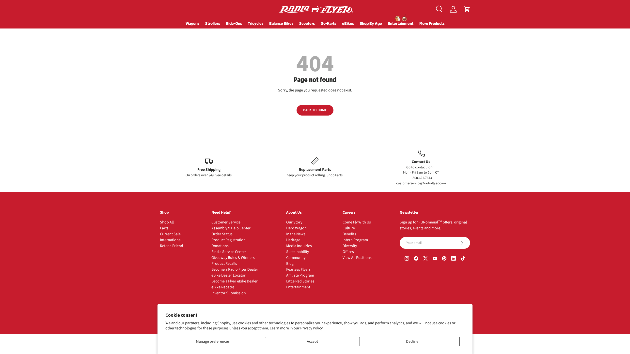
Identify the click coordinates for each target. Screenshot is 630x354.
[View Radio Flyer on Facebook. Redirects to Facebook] (416, 259)
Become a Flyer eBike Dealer (234, 281)
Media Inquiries (299, 246)
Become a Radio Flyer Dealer (234, 269)
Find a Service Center (228, 251)
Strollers (212, 23)
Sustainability (297, 251)
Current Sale (170, 234)
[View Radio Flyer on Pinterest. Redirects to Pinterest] (444, 259)
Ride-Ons (234, 23)
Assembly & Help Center (231, 228)
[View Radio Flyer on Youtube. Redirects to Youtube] (435, 259)
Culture (349, 228)
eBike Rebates (223, 287)
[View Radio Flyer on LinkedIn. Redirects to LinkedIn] (453, 259)
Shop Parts (335, 175)
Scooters (307, 23)
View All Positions (357, 257)
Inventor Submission (228, 293)
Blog (290, 263)
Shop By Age (371, 23)
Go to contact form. (421, 167)
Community (295, 257)
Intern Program (355, 240)
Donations (220, 246)
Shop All (167, 222)
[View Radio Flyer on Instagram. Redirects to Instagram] (407, 259)
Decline (412, 341)
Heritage (293, 240)
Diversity (350, 246)
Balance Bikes (281, 23)
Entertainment (400, 23)
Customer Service (225, 222)
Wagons (192, 23)
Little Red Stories (300, 281)
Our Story (294, 222)
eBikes (348, 23)
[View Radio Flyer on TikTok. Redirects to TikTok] (463, 259)
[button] (467, 9)
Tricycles (255, 23)
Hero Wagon (296, 228)
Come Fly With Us (357, 222)
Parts (164, 228)
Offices (348, 251)
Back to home (315, 110)
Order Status (222, 234)
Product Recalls (224, 263)
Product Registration (228, 240)
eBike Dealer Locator (228, 275)
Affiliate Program (300, 275)
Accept (312, 341)
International (171, 240)
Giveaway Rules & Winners (233, 257)
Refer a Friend (171, 246)
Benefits (349, 234)
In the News (295, 234)
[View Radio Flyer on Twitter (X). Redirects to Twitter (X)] (425, 259)
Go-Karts (328, 23)
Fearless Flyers (298, 269)
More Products (431, 23)
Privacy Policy (311, 328)
